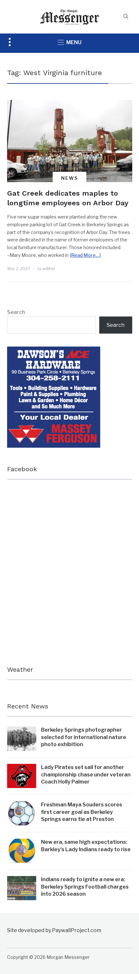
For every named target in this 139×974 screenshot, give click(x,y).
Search (16, 312)
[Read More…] (85, 255)
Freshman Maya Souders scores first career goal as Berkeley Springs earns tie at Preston (81, 812)
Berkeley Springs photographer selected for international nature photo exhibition (83, 737)
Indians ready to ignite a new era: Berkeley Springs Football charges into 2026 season (85, 886)
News (69, 178)
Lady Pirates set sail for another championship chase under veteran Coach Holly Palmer (86, 774)
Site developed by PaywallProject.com (54, 930)
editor (49, 268)
